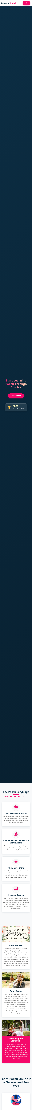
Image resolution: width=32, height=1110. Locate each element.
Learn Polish (16, 395)
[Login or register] (26, 3)
